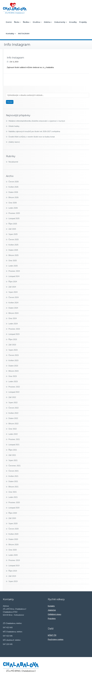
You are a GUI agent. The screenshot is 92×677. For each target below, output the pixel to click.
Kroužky (73, 22)
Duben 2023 (13, 366)
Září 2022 (12, 397)
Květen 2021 (13, 476)
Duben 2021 (13, 481)
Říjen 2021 (13, 450)
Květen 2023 (13, 360)
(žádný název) (14, 142)
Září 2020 (12, 518)
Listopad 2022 (14, 392)
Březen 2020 (13, 544)
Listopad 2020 (14, 508)
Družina (36, 22)
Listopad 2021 (14, 445)
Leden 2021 (13, 497)
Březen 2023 (13, 371)
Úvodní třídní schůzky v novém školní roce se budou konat (32, 137)
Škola (16, 22)
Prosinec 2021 (14, 439)
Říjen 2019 (13, 571)
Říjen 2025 (13, 224)
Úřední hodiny (14, 126)
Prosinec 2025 (14, 213)
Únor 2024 (13, 318)
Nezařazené (13, 162)
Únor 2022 (13, 429)
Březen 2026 (13, 197)
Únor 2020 (13, 550)
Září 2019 (12, 576)
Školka (26, 22)
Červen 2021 (14, 471)
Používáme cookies (55, 639)
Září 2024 (12, 287)
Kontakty (10, 33)
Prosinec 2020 (14, 502)
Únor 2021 (13, 492)
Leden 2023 (13, 381)
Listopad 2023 (14, 334)
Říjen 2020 (13, 513)
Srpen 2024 (13, 292)
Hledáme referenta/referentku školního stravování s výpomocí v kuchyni (37, 121)
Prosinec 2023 (14, 329)
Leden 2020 (13, 555)
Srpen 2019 (13, 581)
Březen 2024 (13, 313)
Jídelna (47, 22)
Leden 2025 (13, 266)
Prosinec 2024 (14, 271)
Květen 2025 (13, 245)
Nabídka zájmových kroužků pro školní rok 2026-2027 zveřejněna (34, 131)
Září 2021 (12, 455)
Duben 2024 (13, 308)
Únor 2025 (13, 260)
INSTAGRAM (23, 33)
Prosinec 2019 (14, 560)
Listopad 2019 (14, 566)
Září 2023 (12, 345)
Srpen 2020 (13, 523)
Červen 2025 (14, 239)
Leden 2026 (13, 208)
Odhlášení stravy (54, 614)
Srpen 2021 (13, 460)
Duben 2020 (13, 539)
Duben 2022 (13, 418)
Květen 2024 (13, 303)
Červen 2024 (14, 297)
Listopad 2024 (14, 276)
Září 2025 (12, 229)
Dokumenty (59, 22)
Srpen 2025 (13, 234)
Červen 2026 (14, 182)
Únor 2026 (13, 203)
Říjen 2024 (13, 282)
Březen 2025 (13, 255)
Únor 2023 (13, 376)
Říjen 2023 (13, 339)
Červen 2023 (14, 355)
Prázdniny (52, 618)
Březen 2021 (13, 487)
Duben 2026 (13, 192)
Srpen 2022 (13, 402)
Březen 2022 (13, 424)
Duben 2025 (13, 250)
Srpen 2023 (13, 350)
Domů (9, 22)
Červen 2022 (14, 408)
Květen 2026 (13, 187)
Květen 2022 (13, 413)
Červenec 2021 (14, 466)
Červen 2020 (14, 529)
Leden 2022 (13, 434)
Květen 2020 (13, 534)
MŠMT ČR (52, 635)
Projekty (83, 22)
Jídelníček (52, 610)
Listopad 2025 (14, 218)
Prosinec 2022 (14, 387)
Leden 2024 (13, 324)
